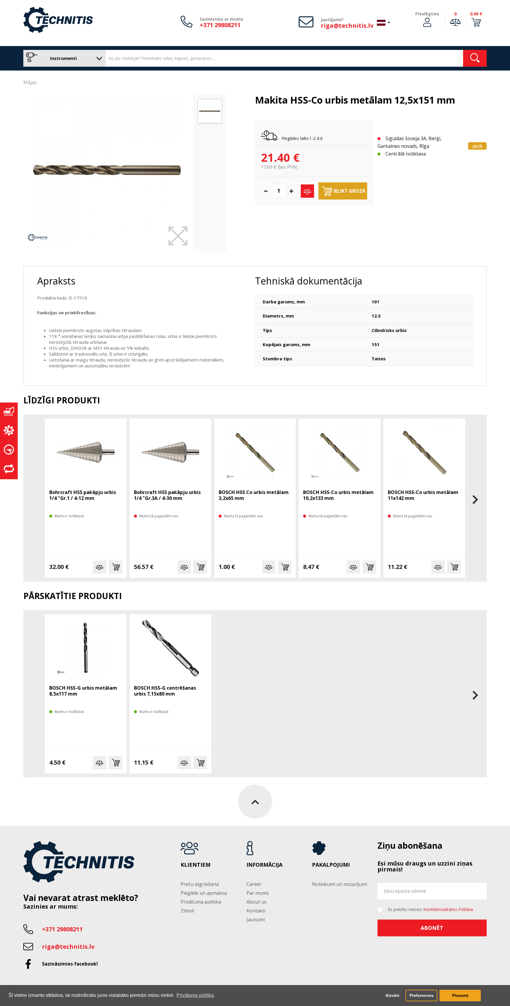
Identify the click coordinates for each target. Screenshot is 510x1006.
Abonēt (432, 927)
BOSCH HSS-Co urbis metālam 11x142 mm (423, 495)
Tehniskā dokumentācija (308, 281)
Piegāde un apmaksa (204, 893)
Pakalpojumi (331, 865)
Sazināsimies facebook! (70, 964)
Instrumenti (63, 58)
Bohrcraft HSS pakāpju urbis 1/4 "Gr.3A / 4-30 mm (167, 495)
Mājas (30, 82)
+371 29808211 (220, 25)
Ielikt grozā (348, 191)
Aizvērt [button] (392, 995)
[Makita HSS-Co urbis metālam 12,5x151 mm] (106, 170)
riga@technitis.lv (347, 26)
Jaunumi (255, 919)
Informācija (264, 865)
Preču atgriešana (200, 884)
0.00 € (476, 14)
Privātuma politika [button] (195, 995)
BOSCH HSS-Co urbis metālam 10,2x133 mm (338, 495)
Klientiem (195, 865)
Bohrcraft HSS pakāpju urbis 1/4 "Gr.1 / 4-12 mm (82, 495)
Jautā (477, 146)
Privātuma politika (201, 902)
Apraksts (56, 281)
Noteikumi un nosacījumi (339, 884)
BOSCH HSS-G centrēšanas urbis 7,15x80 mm (165, 691)
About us (256, 902)
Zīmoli (187, 910)
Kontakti (255, 910)
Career (253, 884)
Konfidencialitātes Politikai (448, 909)
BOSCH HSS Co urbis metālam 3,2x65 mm (254, 495)
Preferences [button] (422, 995)
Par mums (257, 893)
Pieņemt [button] (460, 995)
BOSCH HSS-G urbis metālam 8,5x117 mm (83, 691)
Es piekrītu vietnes (430, 909)
